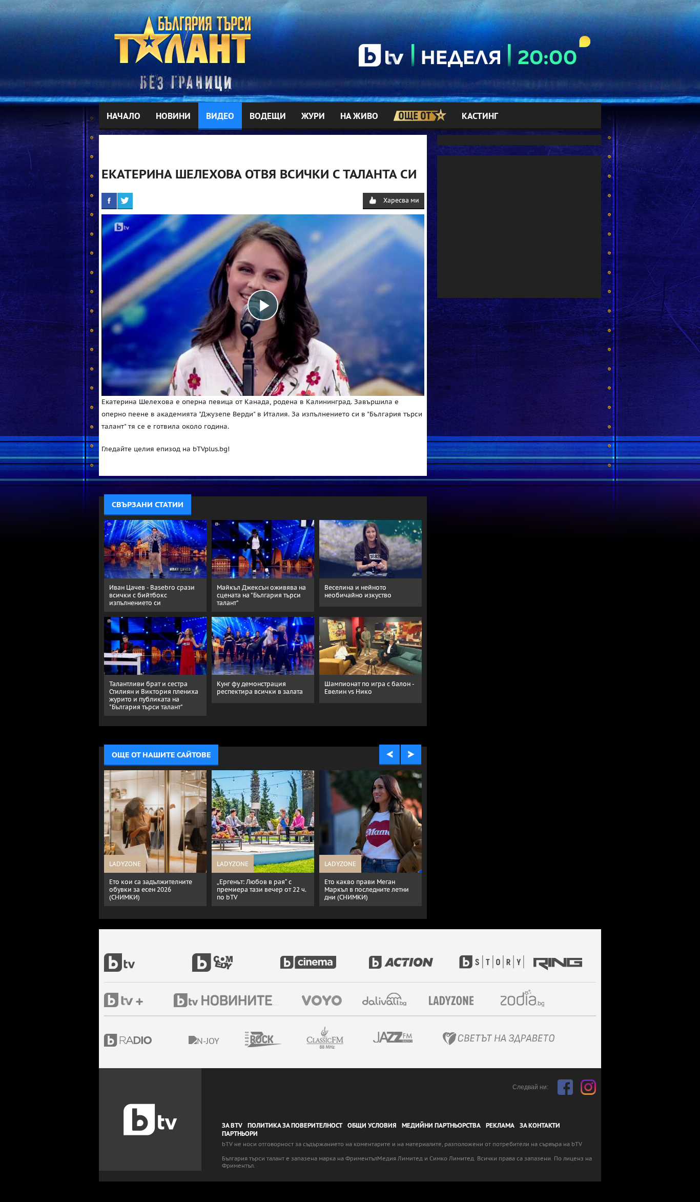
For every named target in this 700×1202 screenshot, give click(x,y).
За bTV (232, 1125)
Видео (220, 116)
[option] (155, 835)
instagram (588, 1087)
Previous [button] (389, 755)
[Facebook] (109, 200)
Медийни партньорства (441, 1125)
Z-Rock (291, 1039)
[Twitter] (125, 200)
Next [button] (411, 755)
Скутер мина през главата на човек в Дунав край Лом (152, 885)
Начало (123, 116)
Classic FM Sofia (352, 1038)
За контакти (540, 1125)
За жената (454, 1001)
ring (559, 957)
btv (148, 957)
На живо (359, 116)
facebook (565, 1087)
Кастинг (480, 116)
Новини (173, 116)
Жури (313, 116)
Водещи (268, 116)
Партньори (240, 1134)
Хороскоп (531, 998)
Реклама (500, 1125)
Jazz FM (393, 1037)
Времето (385, 999)
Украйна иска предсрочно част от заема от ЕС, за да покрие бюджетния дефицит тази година (368, 893)
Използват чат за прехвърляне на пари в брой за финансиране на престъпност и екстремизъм (261, 893)
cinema (324, 957)
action (412, 957)
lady (495, 957)
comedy (236, 957)
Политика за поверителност (295, 1125)
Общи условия (372, 1125)
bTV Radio (149, 1040)
